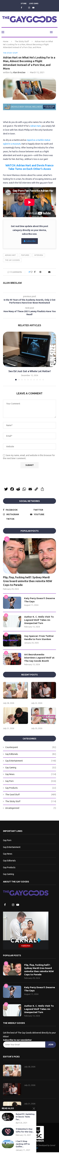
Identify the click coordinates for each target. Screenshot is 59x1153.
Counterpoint (30, 747)
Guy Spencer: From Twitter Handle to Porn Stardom (39, 638)
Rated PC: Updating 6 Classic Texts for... (25, 1116)
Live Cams (33, 3)
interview (38, 255)
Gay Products (30, 788)
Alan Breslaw (19, 72)
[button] (5, 356)
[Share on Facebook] (34, 272)
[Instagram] (29, 8)
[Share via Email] (50, 272)
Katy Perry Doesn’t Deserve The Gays (39, 600)
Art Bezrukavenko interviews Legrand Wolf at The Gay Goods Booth (39, 657)
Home (5, 41)
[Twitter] (25, 8)
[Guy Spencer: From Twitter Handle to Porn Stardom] (12, 641)
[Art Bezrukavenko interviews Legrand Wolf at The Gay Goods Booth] (12, 659)
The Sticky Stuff (22, 41)
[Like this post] (31, 272)
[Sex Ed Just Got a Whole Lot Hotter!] (29, 349)
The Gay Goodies (12, 260)
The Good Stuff (30, 795)
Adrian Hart (35, 126)
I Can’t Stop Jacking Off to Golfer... (23, 1144)
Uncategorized (30, 808)
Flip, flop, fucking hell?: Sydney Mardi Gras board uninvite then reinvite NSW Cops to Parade (27, 581)
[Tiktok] (38, 8)
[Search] (55, 32)
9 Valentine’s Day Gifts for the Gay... (25, 1130)
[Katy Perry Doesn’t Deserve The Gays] (12, 603)
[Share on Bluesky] (47, 272)
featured (25, 255)
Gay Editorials (30, 754)
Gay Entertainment (30, 761)
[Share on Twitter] (37, 272)
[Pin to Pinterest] (40, 272)
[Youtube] (33, 8)
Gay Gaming (30, 768)
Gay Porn (30, 781)
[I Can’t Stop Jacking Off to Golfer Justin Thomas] (8, 1144)
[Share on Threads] (43, 272)
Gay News (30, 774)
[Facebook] (20, 8)
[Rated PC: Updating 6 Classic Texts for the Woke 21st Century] (8, 1117)
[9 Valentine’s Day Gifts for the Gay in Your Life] (8, 1132)
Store (23, 3)
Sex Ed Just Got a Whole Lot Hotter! (29, 371)
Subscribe (31, 241)
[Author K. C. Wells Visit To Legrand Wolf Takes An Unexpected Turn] (12, 621)
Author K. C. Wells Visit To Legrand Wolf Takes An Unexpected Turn (39, 620)
